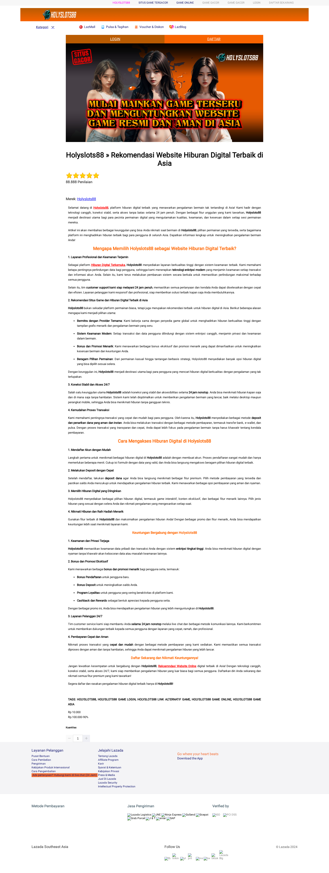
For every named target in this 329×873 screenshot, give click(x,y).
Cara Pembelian (41, 759)
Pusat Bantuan (41, 756)
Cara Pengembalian (44, 771)
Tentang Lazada (108, 756)
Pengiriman (39, 763)
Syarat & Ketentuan (109, 767)
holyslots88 (121, 2)
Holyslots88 (86, 199)
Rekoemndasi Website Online (177, 666)
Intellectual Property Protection (116, 786)
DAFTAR (213, 39)
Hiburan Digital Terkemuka (108, 265)
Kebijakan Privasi (108, 771)
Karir (101, 763)
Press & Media (106, 775)
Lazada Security (107, 782)
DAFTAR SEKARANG (281, 2)
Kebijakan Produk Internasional (51, 767)
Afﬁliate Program (108, 759)
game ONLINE (185, 2)
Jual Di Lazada (107, 778)
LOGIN (257, 2)
